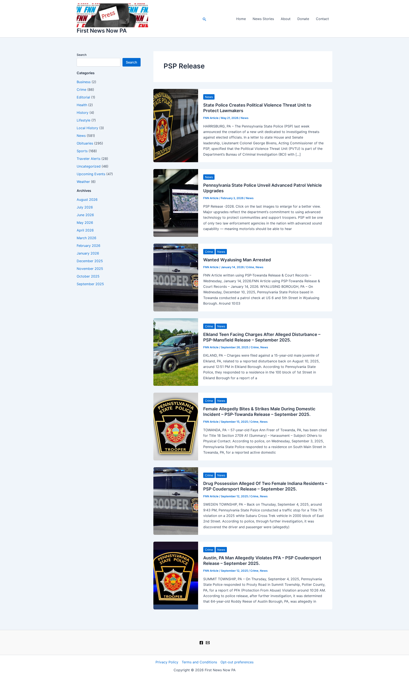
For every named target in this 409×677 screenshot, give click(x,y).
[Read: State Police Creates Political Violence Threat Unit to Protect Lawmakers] (175, 125)
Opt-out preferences (236, 662)
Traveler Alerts (88, 158)
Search (81, 54)
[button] (204, 18)
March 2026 (86, 238)
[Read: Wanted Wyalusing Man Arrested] (175, 277)
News (81, 135)
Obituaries (85, 143)
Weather (83, 181)
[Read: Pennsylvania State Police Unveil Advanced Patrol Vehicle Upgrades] (175, 202)
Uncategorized (89, 166)
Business (84, 82)
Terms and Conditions (199, 662)
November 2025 (90, 268)
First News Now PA (102, 30)
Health (82, 105)
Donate (303, 19)
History (82, 112)
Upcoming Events (91, 174)
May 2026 (85, 222)
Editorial (83, 97)
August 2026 (87, 199)
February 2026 (88, 245)
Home (241, 19)
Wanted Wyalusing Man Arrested (237, 259)
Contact (322, 19)
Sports (82, 151)
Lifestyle (83, 120)
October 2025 (88, 276)
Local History (87, 128)
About (286, 19)
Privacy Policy (167, 662)
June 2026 (85, 215)
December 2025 (90, 261)
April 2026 (85, 230)
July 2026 (85, 207)
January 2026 (88, 253)
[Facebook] (201, 643)
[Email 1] (208, 643)
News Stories (263, 19)
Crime (81, 89)
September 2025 (90, 284)
